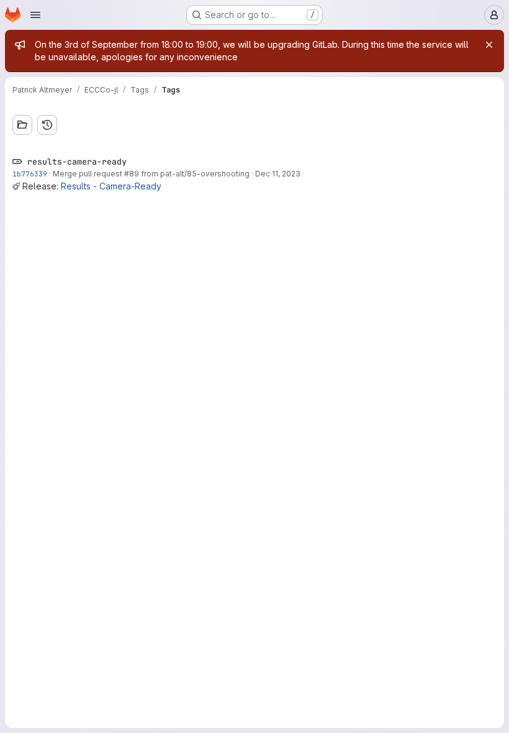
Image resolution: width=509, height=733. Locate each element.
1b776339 (29, 173)
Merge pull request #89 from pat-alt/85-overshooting (151, 173)
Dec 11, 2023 (277, 173)
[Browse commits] (47, 125)
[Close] (489, 44)
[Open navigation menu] (35, 15)
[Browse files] (22, 125)
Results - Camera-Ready (111, 186)
